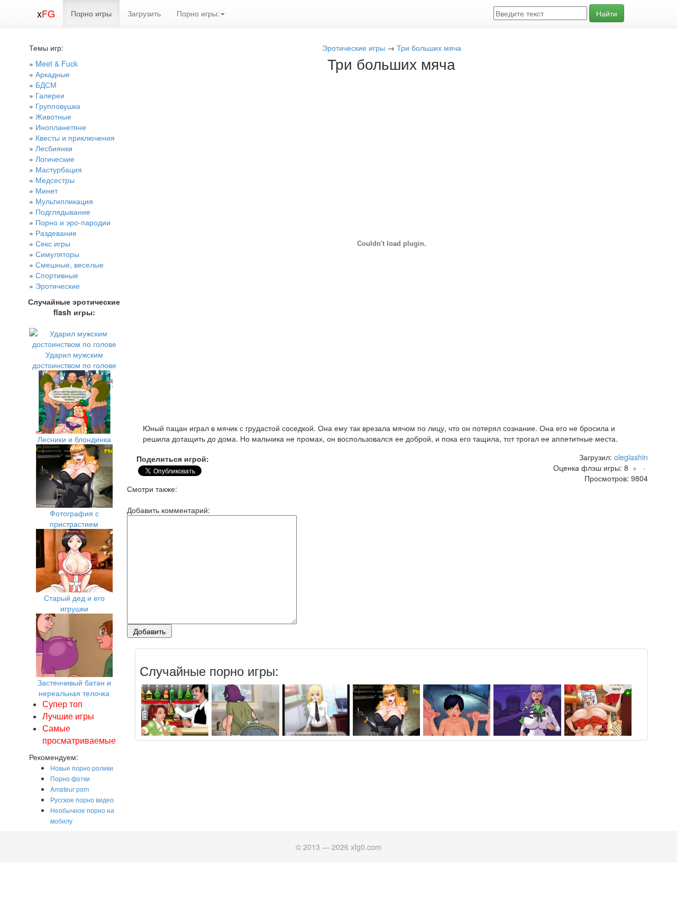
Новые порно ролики (81, 767)
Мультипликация (64, 201)
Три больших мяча (429, 47)
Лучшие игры (68, 716)
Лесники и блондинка (74, 439)
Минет (46, 190)
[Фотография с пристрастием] (74, 475)
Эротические (57, 285)
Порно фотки (70, 778)
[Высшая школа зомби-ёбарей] (527, 717)
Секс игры (52, 243)
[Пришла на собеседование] (316, 717)
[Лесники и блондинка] (74, 401)
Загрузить (144, 13)
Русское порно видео (82, 799)
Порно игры (91, 13)
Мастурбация (58, 169)
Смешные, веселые (69, 264)
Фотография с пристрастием (74, 518)
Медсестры (55, 180)
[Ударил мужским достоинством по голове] (74, 337)
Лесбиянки (53, 148)
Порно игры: (198, 13)
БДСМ (46, 84)
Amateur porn (69, 788)
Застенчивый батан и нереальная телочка (74, 687)
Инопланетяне (60, 127)
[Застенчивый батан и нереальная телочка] (74, 644)
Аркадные (52, 74)
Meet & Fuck (56, 63)
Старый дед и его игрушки (74, 603)
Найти (606, 13)
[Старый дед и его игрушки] (74, 559)
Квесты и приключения (75, 137)
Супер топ (62, 704)
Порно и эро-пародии (73, 222)
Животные (53, 116)
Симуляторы (57, 254)
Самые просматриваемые (79, 734)
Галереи (50, 95)
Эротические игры (353, 47)
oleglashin (631, 457)
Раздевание (56, 232)
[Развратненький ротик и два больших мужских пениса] (456, 717)
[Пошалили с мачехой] (245, 717)
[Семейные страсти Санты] (598, 717)
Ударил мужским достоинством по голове (74, 359)
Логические (55, 158)
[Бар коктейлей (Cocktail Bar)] (174, 717)
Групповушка (57, 105)
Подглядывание (62, 211)
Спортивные (56, 275)
